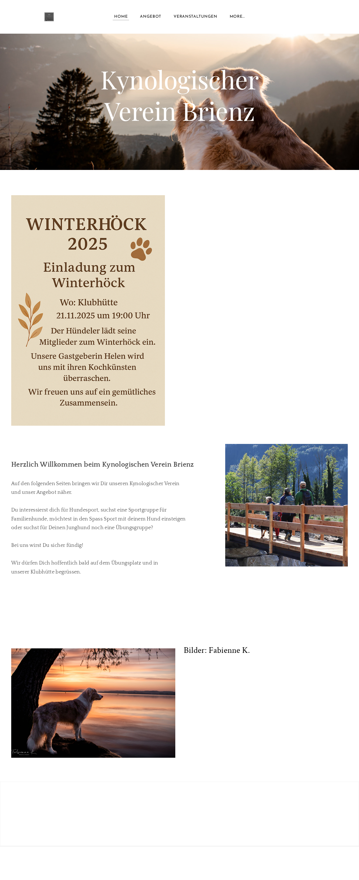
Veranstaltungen (195, 17)
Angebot (150, 17)
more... (237, 17)
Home (121, 17)
